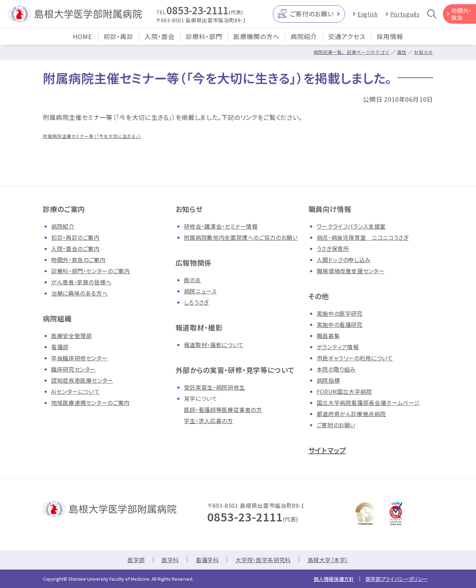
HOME (82, 36)
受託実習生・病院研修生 (214, 387)
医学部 (136, 560)
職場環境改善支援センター (351, 271)
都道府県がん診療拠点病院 (351, 414)
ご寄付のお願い (311, 13)
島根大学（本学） (328, 560)
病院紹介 (304, 36)
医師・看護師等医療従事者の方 (223, 409)
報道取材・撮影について (214, 345)
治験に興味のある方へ (79, 293)
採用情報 (390, 36)
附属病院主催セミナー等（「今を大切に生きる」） (92, 136)
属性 (402, 52)
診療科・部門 (204, 36)
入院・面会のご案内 (75, 248)
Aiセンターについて (75, 391)
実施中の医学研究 (340, 313)
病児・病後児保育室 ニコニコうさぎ (363, 237)
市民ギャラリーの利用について (355, 358)
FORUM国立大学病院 (344, 391)
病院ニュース (200, 291)
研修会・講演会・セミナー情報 (221, 226)
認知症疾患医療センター (82, 380)
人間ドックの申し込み (344, 259)
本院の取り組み (336, 369)
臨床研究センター (73, 369)
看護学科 (207, 560)
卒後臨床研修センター (79, 358)
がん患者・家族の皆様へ (81, 282)
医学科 (170, 560)
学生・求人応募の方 (208, 421)
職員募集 (328, 335)
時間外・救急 (461, 14)
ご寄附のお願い (336, 425)
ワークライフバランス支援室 (351, 226)
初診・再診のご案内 (75, 237)
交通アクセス (347, 36)
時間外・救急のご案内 (78, 259)
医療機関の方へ (256, 36)
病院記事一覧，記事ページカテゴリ (352, 52)
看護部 (60, 347)
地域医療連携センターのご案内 (90, 402)
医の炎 (192, 280)
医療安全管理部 (71, 335)
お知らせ (423, 52)
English (367, 14)
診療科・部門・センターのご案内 (90, 271)
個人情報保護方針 (334, 578)
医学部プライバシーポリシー (397, 578)
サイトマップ (327, 450)
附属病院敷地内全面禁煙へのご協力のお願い (241, 237)
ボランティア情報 (338, 347)
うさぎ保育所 (333, 248)
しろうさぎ (196, 302)
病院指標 (328, 380)
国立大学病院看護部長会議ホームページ (368, 402)
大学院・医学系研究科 (263, 560)
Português (405, 14)
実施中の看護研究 (340, 324)
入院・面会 (160, 36)
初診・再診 (118, 36)
